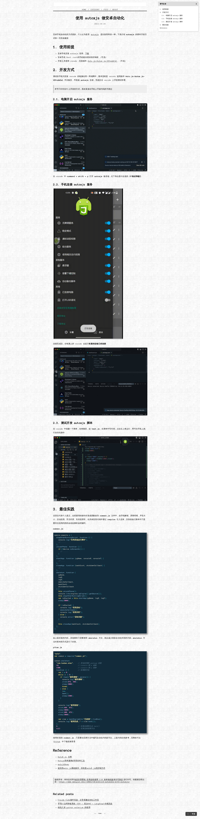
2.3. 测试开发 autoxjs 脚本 (172, 22)
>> (105, 813)
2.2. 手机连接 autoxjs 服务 (172, 18)
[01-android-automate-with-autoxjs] (100, 415)
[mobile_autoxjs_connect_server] (88, 338)
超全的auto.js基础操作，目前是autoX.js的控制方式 (81, 768)
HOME (84, 9)
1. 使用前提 (164, 9)
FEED (106, 9)
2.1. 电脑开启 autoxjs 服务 (172, 15)
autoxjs (95, 34)
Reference (163, 28)
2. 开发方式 (164, 12)
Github (57, 741)
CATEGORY (95, 9)
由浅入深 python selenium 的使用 (74, 807)
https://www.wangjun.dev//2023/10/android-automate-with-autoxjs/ (94, 782)
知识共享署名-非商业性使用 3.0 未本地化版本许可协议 (98, 780)
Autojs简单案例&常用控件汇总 (71, 761)
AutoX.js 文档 (65, 757)
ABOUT (115, 9)
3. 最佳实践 (164, 25)
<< (95, 813)
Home (100, 813)
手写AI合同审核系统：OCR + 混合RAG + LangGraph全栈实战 (85, 804)
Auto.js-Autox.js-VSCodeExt (102, 61)
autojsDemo (63, 764)
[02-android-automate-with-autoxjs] (100, 500)
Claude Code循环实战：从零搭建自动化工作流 (78, 800)
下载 (87, 53)
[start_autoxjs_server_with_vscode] (100, 171)
